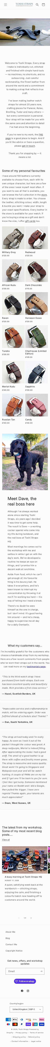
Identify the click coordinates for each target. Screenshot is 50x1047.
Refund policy (34, 1037)
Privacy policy (21, 1033)
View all (6, 839)
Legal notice (36, 1041)
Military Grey (9, 252)
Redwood (30, 252)
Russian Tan (8, 419)
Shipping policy (19, 1037)
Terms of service (36, 1033)
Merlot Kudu (8, 386)
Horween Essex (33, 318)
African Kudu (9, 285)
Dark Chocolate (33, 285)
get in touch (28, 145)
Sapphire (30, 386)
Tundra (6, 351)
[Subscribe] (41, 971)
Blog (8, 938)
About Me (10, 932)
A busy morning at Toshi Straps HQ (23, 876)
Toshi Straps (23, 1029)
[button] (5, 5)
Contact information (20, 1041)
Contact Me (11, 944)
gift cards (30, 221)
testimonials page (36, 666)
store (44, 194)
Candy (28, 419)
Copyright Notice (14, 950)
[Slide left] (19, 918)
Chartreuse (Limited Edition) (35, 352)
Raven (5, 318)
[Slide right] (31, 918)
